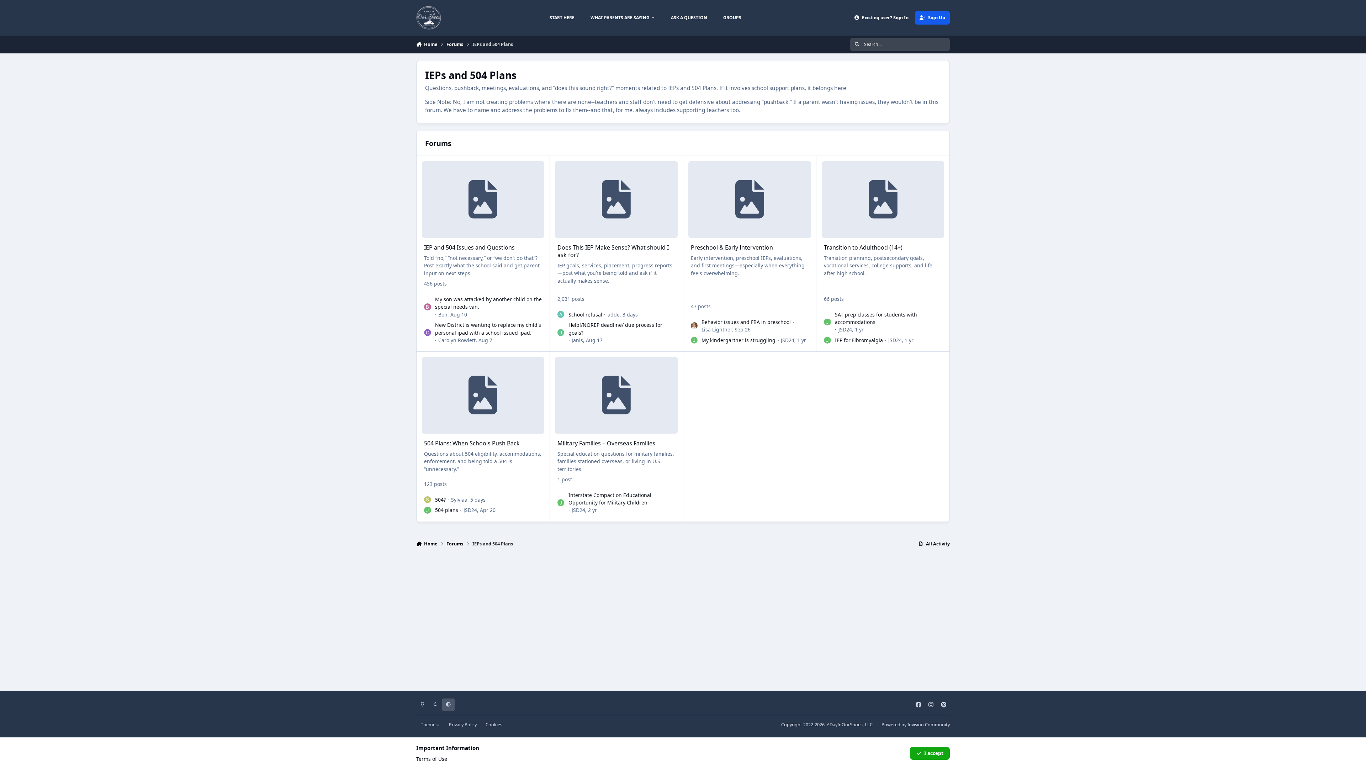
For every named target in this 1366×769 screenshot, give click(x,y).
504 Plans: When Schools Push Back (472, 443)
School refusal (585, 314)
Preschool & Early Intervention (732, 247)
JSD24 (787, 340)
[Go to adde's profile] (561, 314)
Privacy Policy (463, 725)
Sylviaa (459, 499)
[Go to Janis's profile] (561, 332)
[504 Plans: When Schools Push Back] (483, 395)
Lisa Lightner (716, 329)
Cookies (494, 725)
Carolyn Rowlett (457, 340)
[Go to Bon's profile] (427, 306)
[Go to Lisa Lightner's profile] (694, 325)
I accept (933, 753)
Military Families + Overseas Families (606, 443)
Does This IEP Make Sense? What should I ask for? (613, 251)
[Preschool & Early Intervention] (749, 199)
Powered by (915, 725)
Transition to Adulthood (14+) (863, 247)
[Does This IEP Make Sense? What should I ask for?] (616, 199)
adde (614, 314)
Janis (577, 340)
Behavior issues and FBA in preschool (746, 322)
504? (440, 499)
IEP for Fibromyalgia (859, 340)
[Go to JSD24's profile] (694, 340)
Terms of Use (431, 758)
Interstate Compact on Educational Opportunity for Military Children (609, 499)
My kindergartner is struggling (738, 340)
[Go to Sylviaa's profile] (427, 499)
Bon (443, 314)
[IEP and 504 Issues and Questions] (483, 199)
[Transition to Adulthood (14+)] (883, 199)
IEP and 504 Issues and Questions (469, 247)
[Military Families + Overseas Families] (616, 395)
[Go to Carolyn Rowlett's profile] (427, 332)
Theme (428, 725)
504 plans (446, 510)
